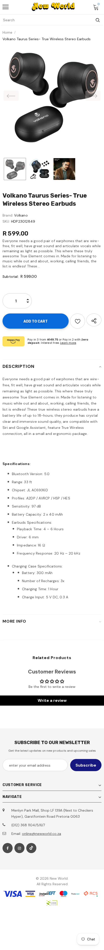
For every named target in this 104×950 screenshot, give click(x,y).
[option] (52, 95)
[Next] (92, 96)
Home (7, 32)
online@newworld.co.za (41, 833)
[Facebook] (8, 848)
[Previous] (11, 96)
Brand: (8, 215)
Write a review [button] (52, 700)
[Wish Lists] (77, 321)
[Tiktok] (31, 848)
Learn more (68, 343)
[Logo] (53, 6)
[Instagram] (19, 848)
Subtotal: (11, 276)
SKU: (6, 221)
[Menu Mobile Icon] (6, 7)
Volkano (21, 215)
